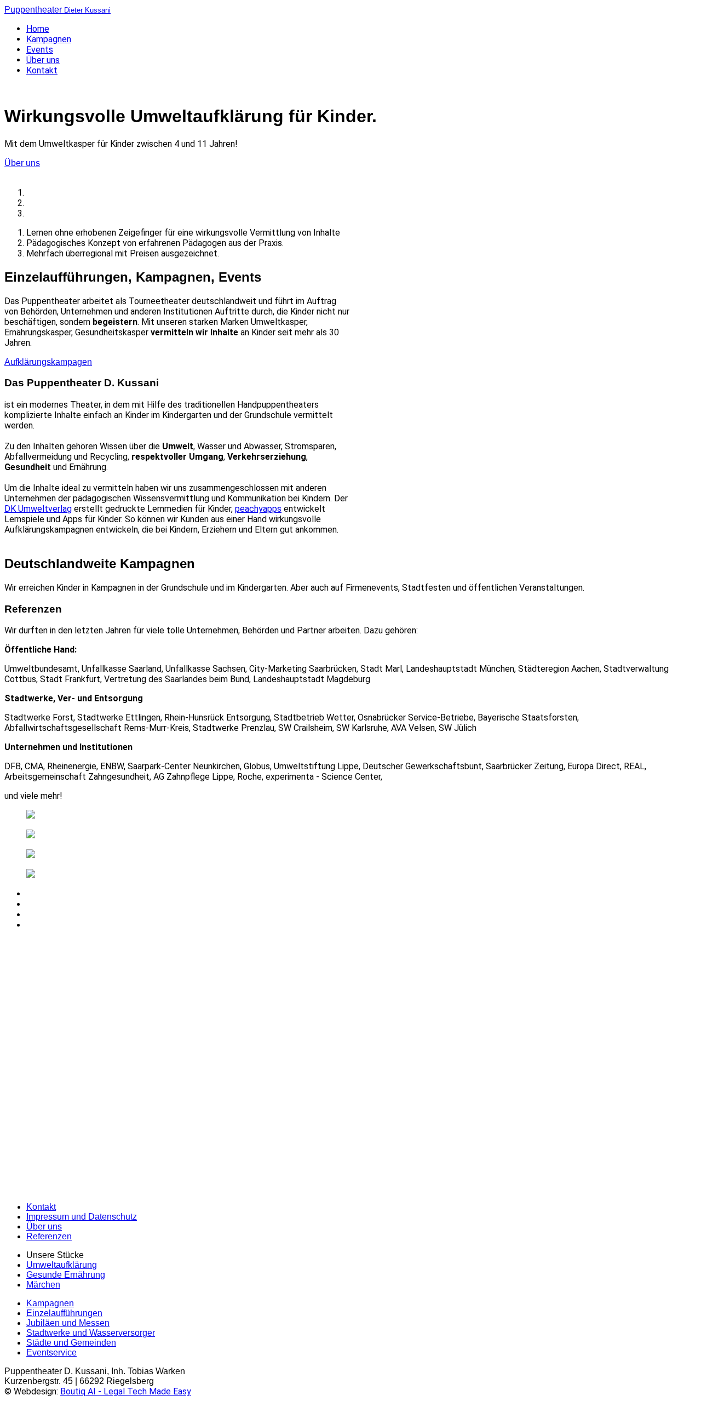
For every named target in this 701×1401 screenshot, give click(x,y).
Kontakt (42, 70)
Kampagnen (48, 39)
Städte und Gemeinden (71, 1342)
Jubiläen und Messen (68, 1323)
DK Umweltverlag (38, 509)
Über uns (43, 60)
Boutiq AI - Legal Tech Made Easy (125, 1391)
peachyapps (258, 509)
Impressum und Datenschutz (81, 1216)
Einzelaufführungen (64, 1313)
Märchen (43, 1284)
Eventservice (51, 1352)
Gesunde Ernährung (65, 1274)
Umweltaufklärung (61, 1265)
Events (39, 49)
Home (37, 29)
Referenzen (49, 1236)
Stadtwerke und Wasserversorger (90, 1332)
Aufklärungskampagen (48, 362)
